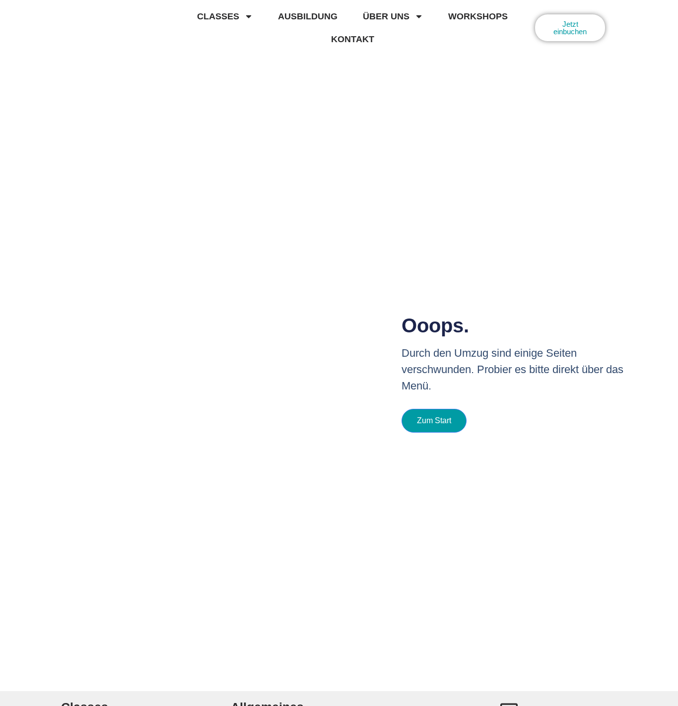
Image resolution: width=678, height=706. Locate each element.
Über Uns (386, 16)
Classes (218, 16)
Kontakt (352, 39)
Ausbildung (308, 16)
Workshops (478, 16)
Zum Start (434, 420)
